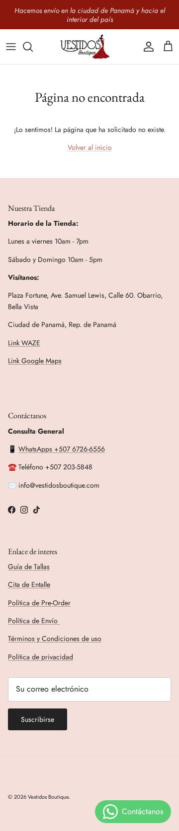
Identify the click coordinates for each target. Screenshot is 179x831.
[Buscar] (33, 47)
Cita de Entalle (29, 584)
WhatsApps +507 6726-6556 (61, 449)
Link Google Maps (35, 361)
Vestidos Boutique (48, 797)
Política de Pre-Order (39, 603)
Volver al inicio (90, 147)
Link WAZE (24, 343)
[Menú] (11, 47)
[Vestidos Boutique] (89, 46)
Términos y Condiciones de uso (54, 638)
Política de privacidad (40, 657)
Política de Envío (34, 621)
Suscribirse (37, 719)
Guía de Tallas (29, 567)
